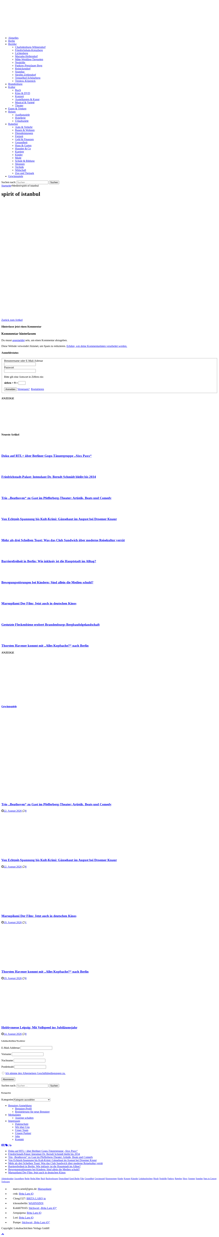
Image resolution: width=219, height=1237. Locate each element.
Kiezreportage (111, 1178)
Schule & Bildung (25, 160)
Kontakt (19, 1139)
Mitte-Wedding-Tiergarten (29, 59)
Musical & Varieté (25, 102)
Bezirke (12, 44)
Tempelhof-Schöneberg (27, 77)
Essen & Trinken (17, 108)
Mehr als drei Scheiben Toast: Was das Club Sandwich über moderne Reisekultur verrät (63, 540)
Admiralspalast (7, 1178)
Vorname (6, 1054)
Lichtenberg (21, 53)
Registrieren (37, 389)
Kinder (19, 154)
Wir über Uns (22, 1127)
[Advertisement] (27, 679)
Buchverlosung (52, 1178)
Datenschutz (21, 1124)
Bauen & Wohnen (25, 130)
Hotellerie (20, 117)
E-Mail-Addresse (10, 1047)
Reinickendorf (22, 68)
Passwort (9, 367)
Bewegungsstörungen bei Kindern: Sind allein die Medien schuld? (47, 582)
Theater (19, 105)
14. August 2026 (13, 1033)
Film (82, 1178)
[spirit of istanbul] (93, 314)
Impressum (14, 1120)
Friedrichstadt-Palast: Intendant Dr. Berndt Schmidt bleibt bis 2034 (48, 477)
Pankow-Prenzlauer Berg (28, 65)
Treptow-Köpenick (25, 80)
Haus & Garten (23, 145)
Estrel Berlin (74, 1178)
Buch (18, 90)
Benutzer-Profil (23, 1108)
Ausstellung (19, 1178)
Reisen (12, 111)
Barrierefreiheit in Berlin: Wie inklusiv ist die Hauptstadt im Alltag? (48, 561)
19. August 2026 (13, 922)
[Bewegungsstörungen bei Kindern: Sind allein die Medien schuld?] (15, 575)
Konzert (19, 96)
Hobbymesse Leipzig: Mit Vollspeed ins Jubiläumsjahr (39, 1027)
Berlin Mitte (35, 1178)
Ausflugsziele (22, 114)
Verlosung (5, 1181)
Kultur (11, 87)
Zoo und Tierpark (24, 173)
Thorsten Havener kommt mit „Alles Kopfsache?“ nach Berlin (45, 645)
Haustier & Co (23, 148)
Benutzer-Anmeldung (20, 1105)
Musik (156, 1178)
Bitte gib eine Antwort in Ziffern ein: (24, 376)
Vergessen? (23, 389)
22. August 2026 (13, 810)
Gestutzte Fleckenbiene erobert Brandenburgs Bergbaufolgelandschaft (50, 624)
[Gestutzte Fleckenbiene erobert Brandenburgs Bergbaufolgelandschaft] (15, 617)
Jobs (17, 1136)
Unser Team (21, 1130)
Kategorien (7, 1099)
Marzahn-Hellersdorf (26, 56)
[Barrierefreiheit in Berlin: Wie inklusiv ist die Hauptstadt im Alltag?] (15, 554)
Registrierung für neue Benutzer (32, 1111)
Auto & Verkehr (24, 127)
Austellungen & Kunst (27, 99)
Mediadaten (14, 1114)
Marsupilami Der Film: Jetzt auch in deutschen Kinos (38, 603)
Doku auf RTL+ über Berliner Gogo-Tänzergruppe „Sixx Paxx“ (46, 456)
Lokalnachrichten (146, 1178)
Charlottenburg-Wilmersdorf (30, 47)
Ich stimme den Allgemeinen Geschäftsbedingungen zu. (35, 1073)
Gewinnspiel (100, 1178)
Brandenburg (15, 84)
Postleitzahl (7, 1066)
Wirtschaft (20, 170)
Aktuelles (13, 37)
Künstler (134, 1178)
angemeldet (18, 340)
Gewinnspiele (15, 176)
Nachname (7, 1060)
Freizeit (19, 136)
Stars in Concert (209, 1178)
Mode (18, 157)
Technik (19, 167)
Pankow (171, 1178)
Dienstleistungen (24, 133)
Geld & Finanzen (24, 139)
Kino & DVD (22, 93)
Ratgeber (13, 124)
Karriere (19, 151)
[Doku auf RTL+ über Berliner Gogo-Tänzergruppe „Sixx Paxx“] (15, 449)
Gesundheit (21, 142)
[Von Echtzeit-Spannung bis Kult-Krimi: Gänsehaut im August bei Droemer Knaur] (15, 512)
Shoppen (20, 163)
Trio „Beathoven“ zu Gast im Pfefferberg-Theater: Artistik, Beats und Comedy (56, 498)
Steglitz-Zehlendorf (25, 74)
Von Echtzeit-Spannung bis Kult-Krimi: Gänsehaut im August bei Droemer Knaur (59, 519)
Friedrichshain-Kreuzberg (29, 50)
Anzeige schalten (24, 1117)
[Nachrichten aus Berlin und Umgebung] (104, 32)
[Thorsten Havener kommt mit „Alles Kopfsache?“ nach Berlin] (15, 638)
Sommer (191, 1178)
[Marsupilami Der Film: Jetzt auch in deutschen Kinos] (15, 596)
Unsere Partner (23, 1133)
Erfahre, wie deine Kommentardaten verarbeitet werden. (97, 346)
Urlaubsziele (22, 120)
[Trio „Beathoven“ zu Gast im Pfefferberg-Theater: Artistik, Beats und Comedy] (15, 491)
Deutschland (64, 1178)
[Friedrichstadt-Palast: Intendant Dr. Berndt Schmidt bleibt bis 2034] (15, 470)
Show (185, 1178)
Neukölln (20, 62)
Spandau (19, 71)
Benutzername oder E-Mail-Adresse (23, 360)
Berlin (11, 40)
